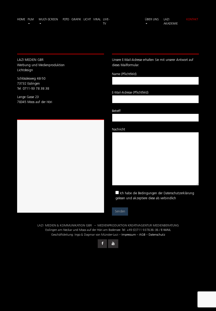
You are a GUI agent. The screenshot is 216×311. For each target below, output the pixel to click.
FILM (31, 19)
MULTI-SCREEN (48, 19)
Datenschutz (157, 234)
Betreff (116, 111)
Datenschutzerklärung (179, 193)
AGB (142, 234)
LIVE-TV (106, 22)
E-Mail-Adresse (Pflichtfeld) (130, 92)
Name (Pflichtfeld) (124, 74)
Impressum (128, 234)
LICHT (87, 19)
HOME (21, 19)
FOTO (66, 19)
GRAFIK (76, 19)
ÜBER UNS (152, 19)
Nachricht (118, 129)
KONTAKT (192, 19)
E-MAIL (166, 230)
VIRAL (97, 19)
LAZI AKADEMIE (171, 22)
